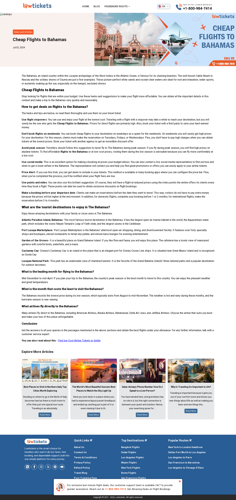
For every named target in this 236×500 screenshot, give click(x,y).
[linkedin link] (27, 467)
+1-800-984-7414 (197, 8)
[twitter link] (48, 467)
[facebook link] (34, 467)
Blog (97, 6)
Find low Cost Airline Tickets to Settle (79, 340)
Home (85, 6)
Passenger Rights (116, 6)
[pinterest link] (55, 467)
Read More (45, 415)
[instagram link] (41, 467)
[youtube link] (62, 467)
